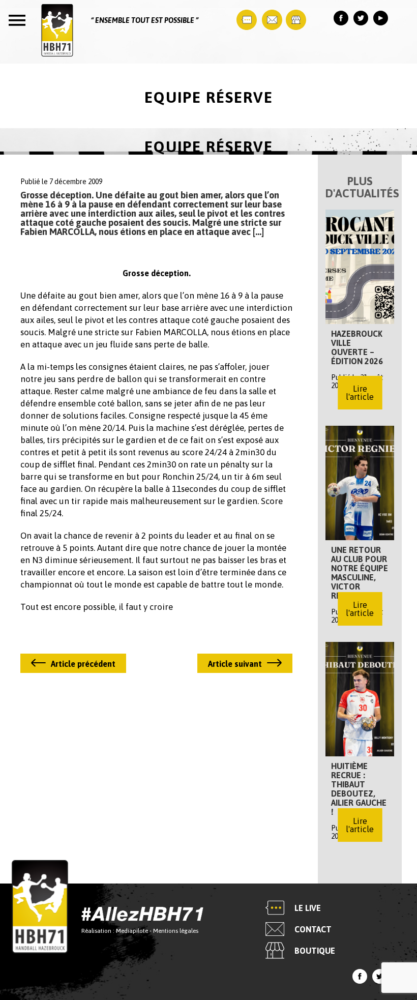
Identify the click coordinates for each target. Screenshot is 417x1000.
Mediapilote (132, 930)
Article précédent (83, 663)
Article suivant (235, 663)
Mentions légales (175, 930)
